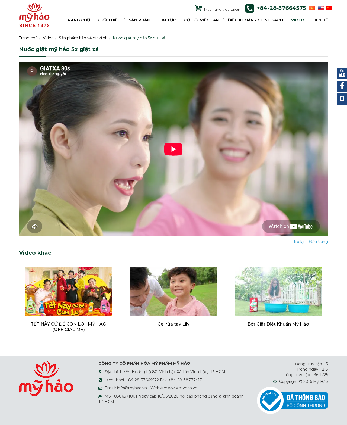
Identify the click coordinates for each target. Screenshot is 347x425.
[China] (328, 7)
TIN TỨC (167, 20)
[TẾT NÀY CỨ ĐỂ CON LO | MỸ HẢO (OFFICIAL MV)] (68, 291)
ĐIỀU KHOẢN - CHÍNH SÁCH (255, 20)
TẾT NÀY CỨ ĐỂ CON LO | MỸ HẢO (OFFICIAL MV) (69, 326)
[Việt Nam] (311, 7)
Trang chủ (28, 38)
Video (48, 38)
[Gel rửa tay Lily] (173, 291)
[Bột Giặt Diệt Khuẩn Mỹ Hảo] (278, 291)
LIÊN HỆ (320, 20)
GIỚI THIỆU (109, 20)
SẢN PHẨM (140, 20)
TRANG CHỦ (77, 20)
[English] (320, 7)
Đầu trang (318, 241)
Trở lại (298, 241)
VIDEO (297, 20)
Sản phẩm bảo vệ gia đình (83, 38)
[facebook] (342, 86)
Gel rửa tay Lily (173, 324)
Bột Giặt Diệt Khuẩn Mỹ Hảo (278, 324)
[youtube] (342, 73)
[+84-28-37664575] (342, 99)
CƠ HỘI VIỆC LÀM (202, 20)
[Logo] (34, 14)
